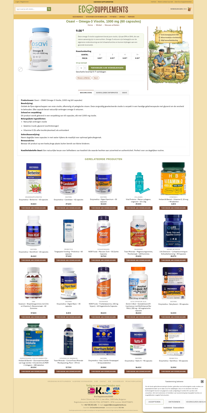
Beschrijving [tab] (86, 93)
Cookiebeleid (168, 407)
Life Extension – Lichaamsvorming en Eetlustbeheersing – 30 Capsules (173, 253)
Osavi (96, 78)
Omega (122, 17)
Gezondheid (78, 17)
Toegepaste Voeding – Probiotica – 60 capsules (68, 253)
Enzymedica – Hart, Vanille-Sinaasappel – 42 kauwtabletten (103, 361)
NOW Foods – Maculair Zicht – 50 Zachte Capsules (103, 253)
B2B (109, 381)
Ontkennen (174, 402)
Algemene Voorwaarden (82, 381)
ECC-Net (121, 407)
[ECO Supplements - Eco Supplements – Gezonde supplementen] (103, 9)
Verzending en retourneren (59, 381)
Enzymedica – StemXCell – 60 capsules (33, 252)
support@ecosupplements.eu (115, 405)
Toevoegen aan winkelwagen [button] (33, 208)
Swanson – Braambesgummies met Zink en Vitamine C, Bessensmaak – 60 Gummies (34, 306)
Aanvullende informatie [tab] (107, 93)
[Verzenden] (49, 9)
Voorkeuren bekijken (194, 402)
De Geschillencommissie (97, 407)
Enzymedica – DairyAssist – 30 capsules (173, 304)
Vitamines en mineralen (96, 17)
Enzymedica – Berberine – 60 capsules (33, 200)
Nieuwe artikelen (112, 25)
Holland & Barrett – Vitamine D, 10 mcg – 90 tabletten (173, 200)
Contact (103, 381)
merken (153, 2)
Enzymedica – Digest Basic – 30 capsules (68, 305)
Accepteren (154, 402)
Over (96, 381)
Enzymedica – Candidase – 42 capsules (68, 200)
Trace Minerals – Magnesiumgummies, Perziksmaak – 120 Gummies (138, 253)
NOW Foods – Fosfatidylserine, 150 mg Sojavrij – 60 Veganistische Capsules (103, 305)
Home (90, 25)
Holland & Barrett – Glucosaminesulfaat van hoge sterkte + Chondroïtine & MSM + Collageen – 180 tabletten (34, 362)
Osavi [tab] (124, 93)
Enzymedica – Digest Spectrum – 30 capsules (103, 200)
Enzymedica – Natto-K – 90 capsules (138, 361)
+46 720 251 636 (90, 405)
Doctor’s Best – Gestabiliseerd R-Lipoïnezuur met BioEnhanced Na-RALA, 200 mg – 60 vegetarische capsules (138, 307)
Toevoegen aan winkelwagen (107, 68)
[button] (202, 381)
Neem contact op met (165, 2)
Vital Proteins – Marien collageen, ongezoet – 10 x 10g (138, 200)
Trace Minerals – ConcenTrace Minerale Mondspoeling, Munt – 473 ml (68, 361)
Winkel (99, 25)
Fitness (113, 17)
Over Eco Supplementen (183, 2)
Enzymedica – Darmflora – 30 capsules (173, 361)
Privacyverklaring (178, 407)
